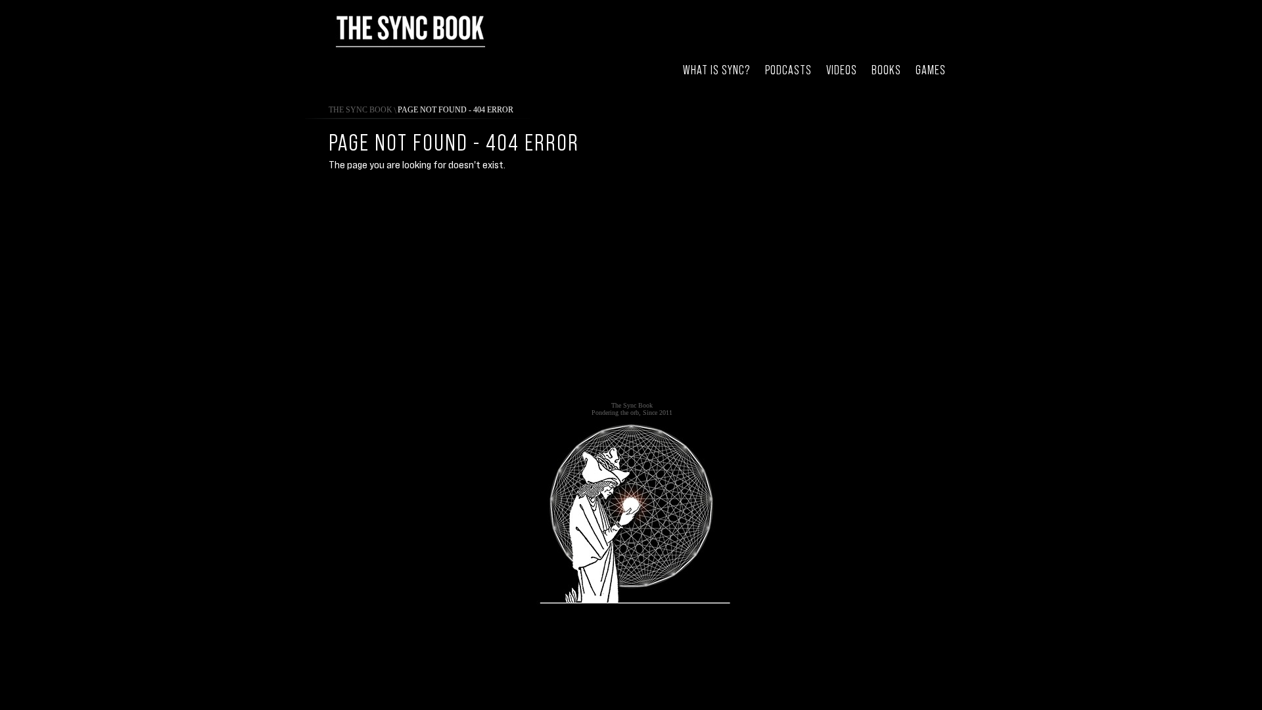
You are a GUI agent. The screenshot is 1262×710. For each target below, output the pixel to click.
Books (886, 70)
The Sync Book (360, 109)
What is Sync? (717, 70)
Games (931, 70)
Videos (841, 70)
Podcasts (788, 70)
